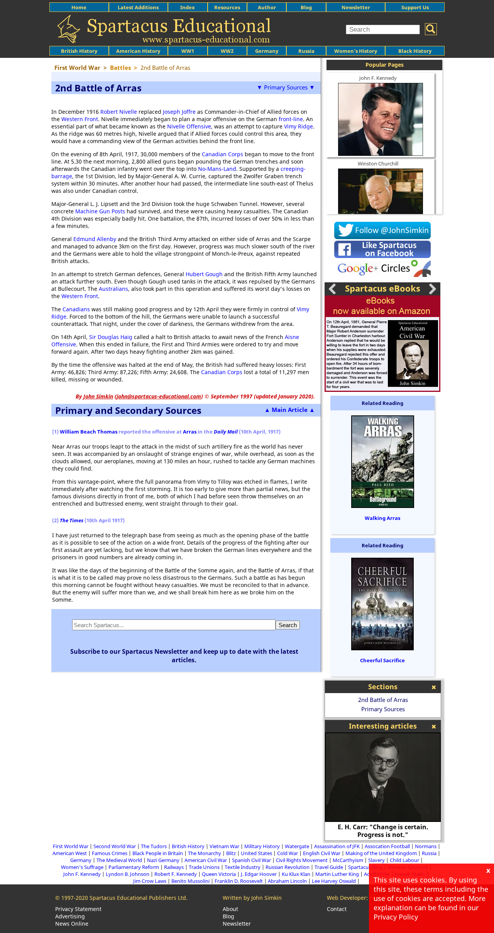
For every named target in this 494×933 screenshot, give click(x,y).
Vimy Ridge (298, 126)
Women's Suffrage (82, 867)
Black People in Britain (157, 853)
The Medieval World (119, 860)
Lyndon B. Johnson (127, 874)
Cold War (287, 853)
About (230, 909)
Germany (266, 50)
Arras (189, 431)
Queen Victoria (219, 874)
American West (69, 853)
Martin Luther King (337, 874)
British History (188, 846)
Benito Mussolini (190, 880)
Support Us (415, 7)
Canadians (76, 309)
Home (78, 7)
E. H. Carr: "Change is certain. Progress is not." (383, 831)
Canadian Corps (222, 154)
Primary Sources (383, 709)
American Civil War (205, 860)
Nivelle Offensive (189, 126)
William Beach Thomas (88, 431)
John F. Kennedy (378, 77)
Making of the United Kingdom (381, 853)
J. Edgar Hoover (259, 874)
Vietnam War (224, 846)
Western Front (79, 119)
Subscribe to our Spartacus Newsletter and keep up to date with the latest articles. (184, 655)
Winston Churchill (378, 163)
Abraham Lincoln (287, 880)
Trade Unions (204, 867)
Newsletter (356, 7)
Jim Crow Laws (149, 880)
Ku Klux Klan (296, 874)
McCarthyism (348, 860)
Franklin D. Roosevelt (239, 880)
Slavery (376, 860)
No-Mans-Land (217, 168)
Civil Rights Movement (302, 860)
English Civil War (321, 853)
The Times (71, 520)
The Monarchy (204, 853)
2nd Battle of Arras (383, 700)
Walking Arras (382, 518)
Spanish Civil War (251, 860)
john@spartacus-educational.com (159, 396)
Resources (227, 7)
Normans (425, 846)
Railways (174, 867)
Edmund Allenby (94, 239)
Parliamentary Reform (133, 867)
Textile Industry (243, 867)
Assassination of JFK (337, 846)
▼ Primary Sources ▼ (286, 87)
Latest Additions (138, 7)
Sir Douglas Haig (110, 337)
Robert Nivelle (118, 111)
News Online (71, 923)
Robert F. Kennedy (175, 874)
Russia (306, 50)
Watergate (297, 846)
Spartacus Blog (365, 867)
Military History (262, 846)
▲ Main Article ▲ (289, 409)
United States (256, 853)
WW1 (187, 50)
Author (267, 7)
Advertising (70, 916)
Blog (306, 7)
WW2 (227, 50)
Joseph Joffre (179, 111)
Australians (113, 288)
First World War (70, 846)
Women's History (355, 50)
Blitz (231, 853)
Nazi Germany (163, 860)
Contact (337, 909)
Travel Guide (329, 867)
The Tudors (154, 846)
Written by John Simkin (252, 897)
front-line (291, 119)
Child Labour (404, 860)
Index (187, 7)
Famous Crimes (109, 853)
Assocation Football (387, 846)
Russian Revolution (288, 867)
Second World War (114, 846)
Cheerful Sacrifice (382, 660)
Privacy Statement (78, 909)
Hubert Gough (204, 274)
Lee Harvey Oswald (334, 880)
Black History (414, 50)
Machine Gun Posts (100, 211)
